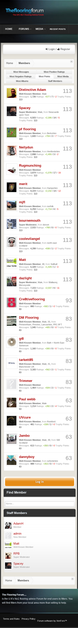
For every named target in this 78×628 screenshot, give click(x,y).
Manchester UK (26, 367)
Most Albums (22, 81)
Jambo (24, 436)
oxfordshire (52, 461)
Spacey (24, 108)
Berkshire (51, 133)
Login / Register (59, 49)
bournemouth (29, 220)
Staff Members (55, 81)
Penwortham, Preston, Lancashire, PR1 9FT (40, 324)
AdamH (18, 523)
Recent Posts (58, 29)
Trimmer (25, 381)
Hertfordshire (53, 151)
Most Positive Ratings (54, 72)
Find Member (16, 492)
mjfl (22, 202)
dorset (46, 224)
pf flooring (27, 129)
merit (23, 184)
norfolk (50, 206)
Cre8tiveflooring (32, 299)
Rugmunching (30, 165)
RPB (16, 553)
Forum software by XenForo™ (52, 621)
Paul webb (27, 399)
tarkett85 (26, 360)
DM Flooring (29, 318)
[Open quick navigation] (71, 61)
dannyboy (26, 457)
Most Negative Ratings (21, 76)
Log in (40, 482)
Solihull (54, 264)
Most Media (63, 76)
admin (17, 533)
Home (8, 29)
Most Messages (21, 72)
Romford (51, 421)
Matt (22, 260)
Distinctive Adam (32, 90)
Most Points (44, 76)
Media (39, 29)
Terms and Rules (11, 619)
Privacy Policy (28, 619)
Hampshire (52, 188)
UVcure (25, 417)
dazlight (25, 278)
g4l (21, 339)
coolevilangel (29, 239)
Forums (24, 29)
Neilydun (26, 147)
